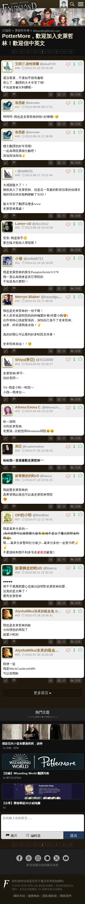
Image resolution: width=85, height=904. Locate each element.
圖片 (14, 835)
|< (14, 51)
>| (71, 51)
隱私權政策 (49, 895)
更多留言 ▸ (42, 693)
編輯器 (36, 835)
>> (64, 51)
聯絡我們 (65, 895)
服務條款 (34, 895)
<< (21, 51)
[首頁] (19, 13)
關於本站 (19, 895)
